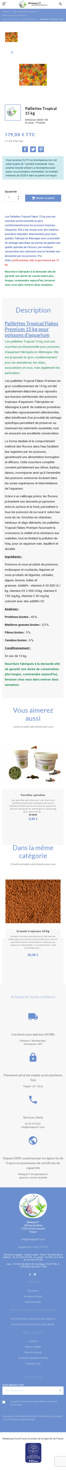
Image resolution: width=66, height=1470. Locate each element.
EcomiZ (18, 1438)
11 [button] (57, 972)
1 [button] (9, 972)
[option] (11, 37)
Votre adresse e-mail (13, 1385)
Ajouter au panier (43, 198)
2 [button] (13, 972)
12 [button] (30, 977)
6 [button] (33, 972)
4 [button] (23, 972)
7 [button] (37, 972)
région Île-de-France (53, 1438)
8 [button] (42, 972)
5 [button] (28, 972)
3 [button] (18, 972)
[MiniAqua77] (33, 4)
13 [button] (35, 977)
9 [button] (47, 972)
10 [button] (52, 972)
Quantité (11, 191)
